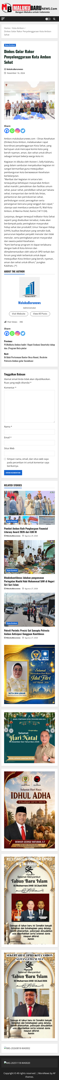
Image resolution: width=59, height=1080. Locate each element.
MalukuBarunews (15, 69)
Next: (25, 357)
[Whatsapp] (12, 130)
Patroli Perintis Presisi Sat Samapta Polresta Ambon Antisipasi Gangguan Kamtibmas (26, 632)
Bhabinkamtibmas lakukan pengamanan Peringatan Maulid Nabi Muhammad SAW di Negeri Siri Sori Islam (29, 581)
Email (8, 437)
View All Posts (40, 313)
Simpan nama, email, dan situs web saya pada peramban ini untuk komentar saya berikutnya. (28, 462)
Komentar (10, 387)
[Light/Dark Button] (48, 19)
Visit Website (18, 313)
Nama (8, 426)
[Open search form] (54, 19)
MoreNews (43, 1073)
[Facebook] (6, 130)
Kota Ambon (10, 45)
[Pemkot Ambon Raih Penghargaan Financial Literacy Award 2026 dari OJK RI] (29, 508)
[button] (3, 19)
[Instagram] (17, 130)
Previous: (29, 345)
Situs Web (9, 448)
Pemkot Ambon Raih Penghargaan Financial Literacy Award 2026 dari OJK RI (26, 530)
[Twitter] (22, 130)
